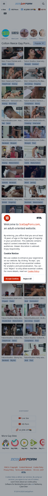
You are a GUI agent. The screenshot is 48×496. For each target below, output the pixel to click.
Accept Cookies (12, 279)
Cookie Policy (33, 271)
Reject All (27, 279)
